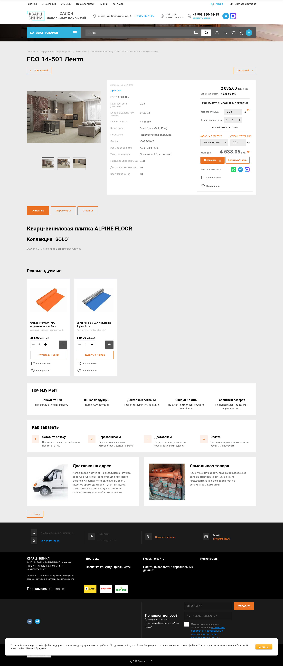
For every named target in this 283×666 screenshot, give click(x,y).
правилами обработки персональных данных (208, 631)
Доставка (92, 558)
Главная (32, 3)
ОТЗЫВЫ (66, 3)
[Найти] (206, 32)
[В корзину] (63, 345)
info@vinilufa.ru (221, 538)
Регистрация (209, 558)
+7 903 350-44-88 (206, 14)
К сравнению (213, 177)
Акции (104, 3)
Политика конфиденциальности (108, 567)
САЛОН (66, 13)
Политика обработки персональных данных (168, 568)
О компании (49, 3)
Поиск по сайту (153, 558)
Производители (85, 3)
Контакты (118, 3)
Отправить (243, 606)
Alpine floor (115, 90)
